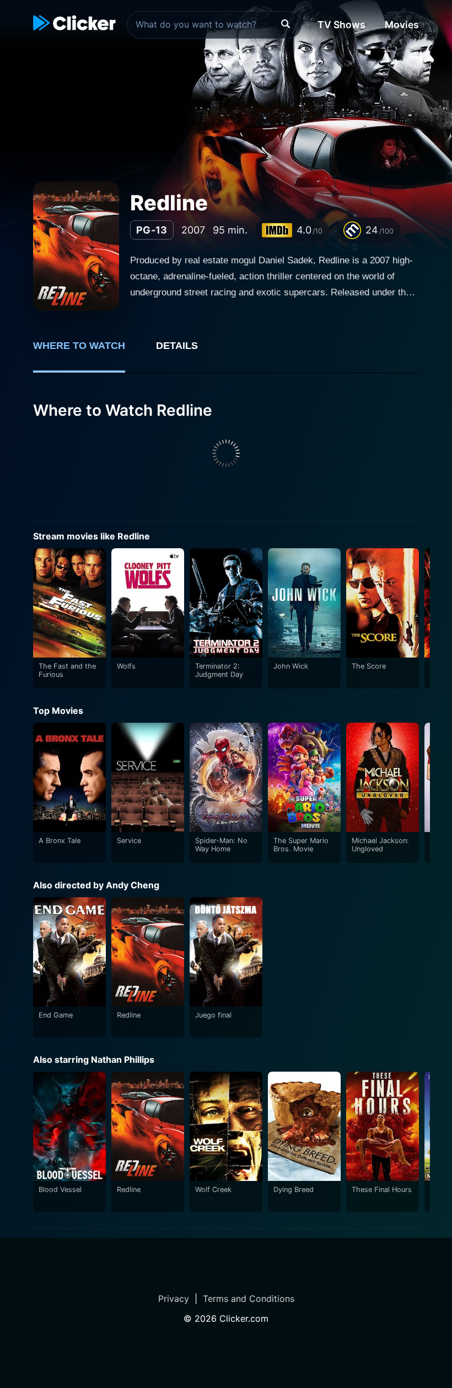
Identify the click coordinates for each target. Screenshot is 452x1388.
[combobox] (214, 25)
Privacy (173, 1298)
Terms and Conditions (248, 1298)
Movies (402, 24)
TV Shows (341, 24)
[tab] (87, 352)
